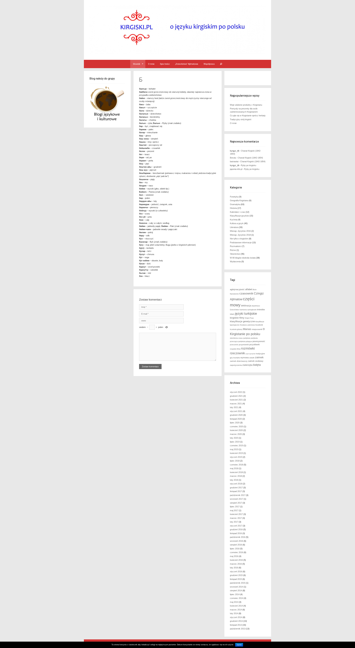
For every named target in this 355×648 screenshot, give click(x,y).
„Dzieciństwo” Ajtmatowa (186, 64)
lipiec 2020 (234, 422)
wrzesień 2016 (236, 541)
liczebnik (259, 325)
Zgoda (239, 645)
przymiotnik (244, 345)
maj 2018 (234, 468)
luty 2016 (234, 567)
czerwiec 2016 (236, 552)
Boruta (233, 158)
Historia (233, 208)
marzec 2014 (236, 609)
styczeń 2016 (236, 571)
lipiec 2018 (234, 461)
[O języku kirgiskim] (177, 30)
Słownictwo (235, 254)
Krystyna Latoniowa (247, 325)
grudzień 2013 (236, 621)
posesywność (259, 341)
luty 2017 (234, 522)
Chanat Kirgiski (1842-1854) (250, 158)
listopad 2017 (236, 491)
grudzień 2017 (236, 487)
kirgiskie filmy (237, 318)
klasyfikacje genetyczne (242, 321)
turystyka (236, 358)
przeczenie (234, 345)
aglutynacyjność (237, 289)
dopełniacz (256, 306)
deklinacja (246, 305)
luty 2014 (234, 613)
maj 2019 (234, 449)
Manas (247, 329)
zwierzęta (247, 365)
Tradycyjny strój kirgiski (240, 119)
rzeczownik (237, 353)
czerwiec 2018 (236, 464)
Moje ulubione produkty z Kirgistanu (246, 105)
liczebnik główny (236, 329)
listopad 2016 (236, 533)
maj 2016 (234, 556)
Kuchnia (233, 219)
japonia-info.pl (236, 169)
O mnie (151, 64)
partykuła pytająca (245, 341)
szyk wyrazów (250, 354)
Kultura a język (236, 223)
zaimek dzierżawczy (238, 361)
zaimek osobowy (255, 361)
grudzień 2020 (236, 415)
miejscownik (257, 329)
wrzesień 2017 (236, 499)
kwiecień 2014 (236, 606)
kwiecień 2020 (236, 430)
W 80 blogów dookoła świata (243, 258)
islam (232, 314)
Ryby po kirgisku (248, 165)
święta (257, 364)
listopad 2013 (236, 625)
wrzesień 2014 (236, 587)
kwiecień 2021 (236, 400)
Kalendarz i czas (237, 212)
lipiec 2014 (234, 594)
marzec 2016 (236, 564)
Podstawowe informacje (241, 242)
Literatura (234, 227)
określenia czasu (236, 338)
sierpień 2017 (236, 503)
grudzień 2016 (236, 529)
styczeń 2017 (236, 526)
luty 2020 (234, 438)
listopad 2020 (236, 419)
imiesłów (261, 309)
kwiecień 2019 (236, 453)
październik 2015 (237, 583)
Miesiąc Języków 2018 (240, 235)
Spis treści (165, 64)
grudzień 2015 (236, 575)
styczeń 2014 (236, 617)
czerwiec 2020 (236, 426)
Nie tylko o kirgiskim (239, 238)
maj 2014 (234, 602)
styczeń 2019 (236, 457)
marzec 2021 (236, 403)
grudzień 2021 (236, 396)
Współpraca (209, 64)
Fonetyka (234, 197)
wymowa (244, 357)
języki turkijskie (246, 313)
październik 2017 (237, 495)
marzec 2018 (236, 476)
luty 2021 (234, 407)
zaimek (259, 357)
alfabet (248, 289)
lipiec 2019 (234, 442)
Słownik (136, 64)
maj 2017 (234, 510)
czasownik (246, 293)
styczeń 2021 (236, 411)
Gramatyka (235, 204)
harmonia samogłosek (248, 310)
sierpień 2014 (236, 590)
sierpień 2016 (236, 545)
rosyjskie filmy (235, 349)
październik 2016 (237, 537)
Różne (233, 250)
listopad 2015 (236, 579)
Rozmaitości (235, 246)
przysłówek (254, 344)
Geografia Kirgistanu (239, 200)
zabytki (251, 358)
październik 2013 (237, 628)
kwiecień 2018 (236, 472)
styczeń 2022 (236, 392)
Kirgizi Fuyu (249, 318)
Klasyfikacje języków (239, 216)
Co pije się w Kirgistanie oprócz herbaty (248, 115)
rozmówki (248, 348)
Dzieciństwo (234, 310)
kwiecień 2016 (236, 560)
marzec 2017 (236, 518)
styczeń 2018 (236, 483)
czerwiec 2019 (236, 445)
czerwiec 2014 (236, 598)
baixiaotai (234, 161)
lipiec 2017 (234, 506)
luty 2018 (234, 480)
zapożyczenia (236, 365)
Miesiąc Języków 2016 (240, 231)
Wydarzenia (235, 261)
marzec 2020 (236, 434)
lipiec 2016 (234, 548)
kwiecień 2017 (236, 514)
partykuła (246, 338)
